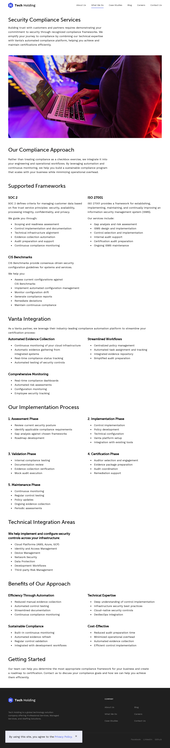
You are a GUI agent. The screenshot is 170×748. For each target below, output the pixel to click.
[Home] (21, 5)
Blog (130, 5)
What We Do (97, 5)
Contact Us (156, 5)
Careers (141, 5)
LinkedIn (147, 739)
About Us (81, 5)
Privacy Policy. (63, 736)
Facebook (136, 739)
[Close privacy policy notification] (76, 736)
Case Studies (115, 5)
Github (158, 739)
